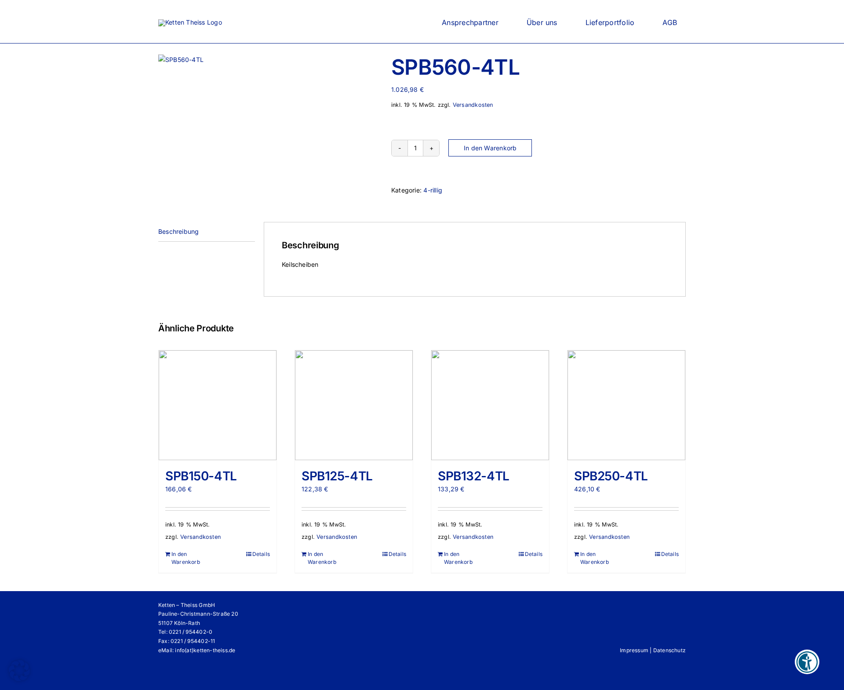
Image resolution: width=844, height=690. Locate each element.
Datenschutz (669, 650)
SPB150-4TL (201, 475)
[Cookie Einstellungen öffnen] (19, 679)
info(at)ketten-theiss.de (205, 650)
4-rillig (432, 190)
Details (261, 554)
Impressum (634, 650)
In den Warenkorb (490, 148)
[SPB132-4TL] (490, 405)
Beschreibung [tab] (178, 231)
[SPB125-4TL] (354, 405)
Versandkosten (473, 105)
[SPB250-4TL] (626, 405)
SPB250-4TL (611, 475)
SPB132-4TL (473, 475)
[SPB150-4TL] (217, 405)
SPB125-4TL (337, 475)
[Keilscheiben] (268, 59)
